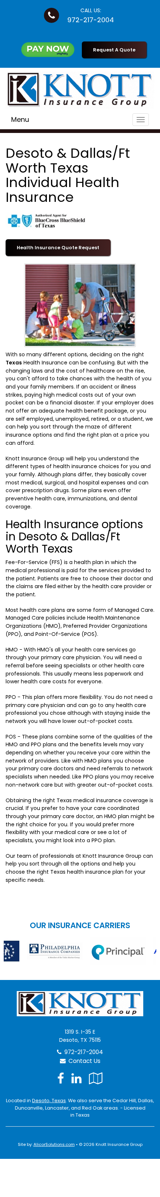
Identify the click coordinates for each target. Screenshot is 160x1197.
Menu (20, 119)
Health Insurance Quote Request (58, 247)
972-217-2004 (90, 19)
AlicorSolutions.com (54, 1144)
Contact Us (82, 1061)
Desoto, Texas (49, 1100)
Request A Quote (114, 50)
